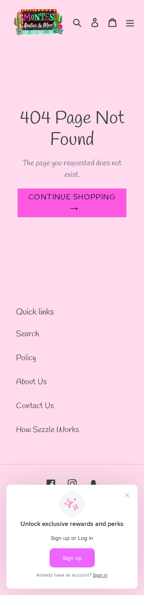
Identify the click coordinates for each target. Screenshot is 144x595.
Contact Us (35, 406)
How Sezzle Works (47, 429)
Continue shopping (72, 197)
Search (27, 334)
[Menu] (130, 22)
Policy (26, 358)
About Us (31, 382)
